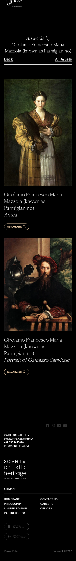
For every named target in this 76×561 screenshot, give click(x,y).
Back (8, 59)
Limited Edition (15, 508)
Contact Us (49, 499)
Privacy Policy (11, 551)
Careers (46, 503)
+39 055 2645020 (14, 442)
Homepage (12, 499)
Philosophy (13, 503)
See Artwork (14, 226)
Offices (46, 508)
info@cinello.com (16, 445)
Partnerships (14, 513)
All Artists (63, 59)
